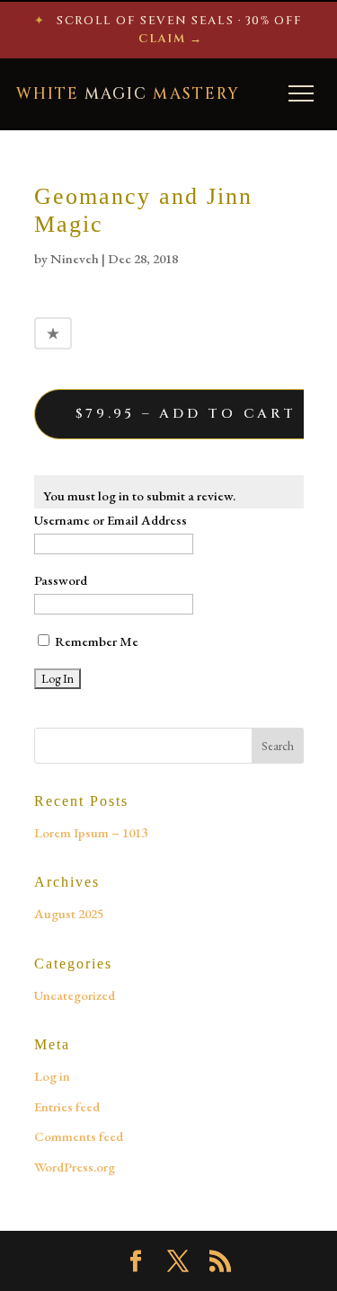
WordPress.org (74, 1166)
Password (60, 579)
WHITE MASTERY (128, 94)
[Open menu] (301, 93)
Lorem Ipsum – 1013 (90, 832)
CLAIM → (170, 39)
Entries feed (67, 1106)
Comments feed (78, 1136)
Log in (52, 1075)
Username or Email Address (110, 519)
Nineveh (74, 258)
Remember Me (95, 641)
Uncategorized (74, 995)
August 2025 (68, 913)
